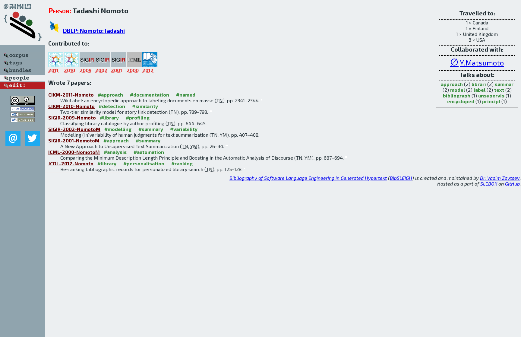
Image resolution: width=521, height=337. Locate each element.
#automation (149, 152)
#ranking (182, 163)
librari (479, 84)
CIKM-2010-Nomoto (71, 106)
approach (452, 84)
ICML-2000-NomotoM (74, 152)
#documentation (149, 94)
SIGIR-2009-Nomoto (72, 117)
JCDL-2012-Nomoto (70, 163)
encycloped (460, 101)
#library (109, 117)
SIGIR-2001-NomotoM (73, 140)
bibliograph (456, 95)
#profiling (138, 117)
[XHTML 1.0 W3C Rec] (23, 115)
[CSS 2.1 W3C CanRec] (23, 126)
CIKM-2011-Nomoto (71, 94)
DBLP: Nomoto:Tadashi (94, 30)
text (499, 90)
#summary (150, 129)
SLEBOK (488, 183)
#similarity (145, 106)
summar (504, 84)
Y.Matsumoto (482, 62)
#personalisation (143, 163)
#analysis (115, 152)
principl (491, 101)
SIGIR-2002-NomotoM (74, 129)
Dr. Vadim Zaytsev (500, 178)
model (457, 90)
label (479, 90)
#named (185, 94)
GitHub (512, 183)
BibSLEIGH (401, 178)
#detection (112, 106)
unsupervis (491, 95)
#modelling (117, 129)
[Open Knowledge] (23, 109)
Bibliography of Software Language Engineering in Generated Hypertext (308, 178)
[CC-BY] (23, 103)
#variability (183, 129)
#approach (110, 94)
